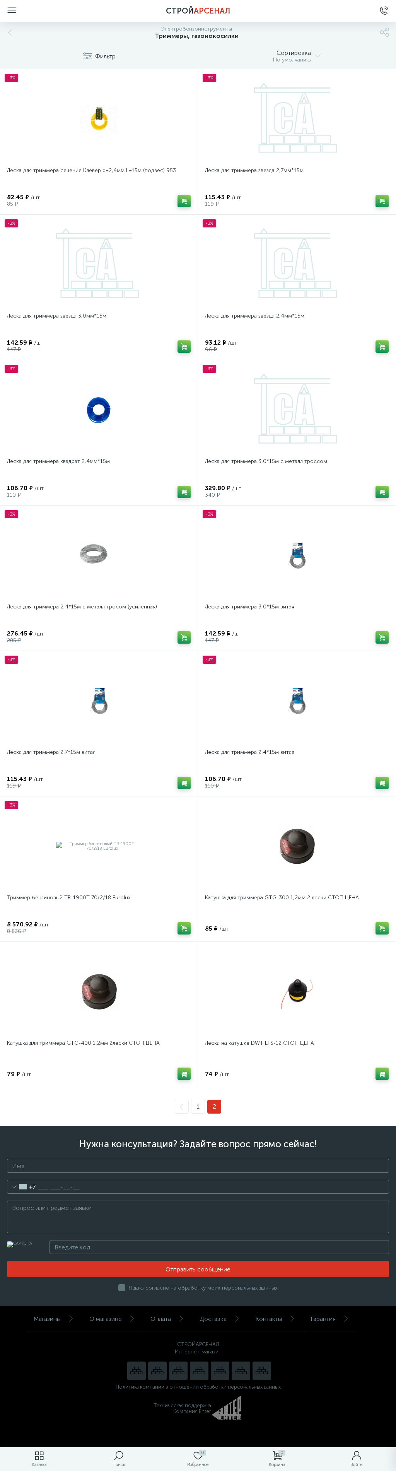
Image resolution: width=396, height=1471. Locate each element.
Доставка (213, 1318)
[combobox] (21, 1186)
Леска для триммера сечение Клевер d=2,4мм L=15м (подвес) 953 (91, 170)
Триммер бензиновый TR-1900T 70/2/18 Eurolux (69, 897)
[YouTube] (157, 1371)
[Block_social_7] (136, 1371)
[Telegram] (199, 1371)
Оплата (160, 1318)
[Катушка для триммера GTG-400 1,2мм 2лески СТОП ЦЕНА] (99, 992)
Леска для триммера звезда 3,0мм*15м (56, 316)
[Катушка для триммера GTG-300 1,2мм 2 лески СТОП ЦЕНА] (297, 846)
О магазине (105, 1318)
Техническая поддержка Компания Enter (182, 1408)
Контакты (268, 1318)
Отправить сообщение (198, 1269)
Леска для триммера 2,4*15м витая (249, 752)
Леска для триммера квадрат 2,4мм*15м (58, 461)
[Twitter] (220, 1371)
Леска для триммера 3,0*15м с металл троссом (266, 461)
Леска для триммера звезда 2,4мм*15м (254, 316)
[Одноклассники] (262, 1371)
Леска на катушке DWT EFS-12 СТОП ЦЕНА (259, 1043)
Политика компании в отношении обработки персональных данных (198, 1387)
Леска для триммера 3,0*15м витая (249, 606)
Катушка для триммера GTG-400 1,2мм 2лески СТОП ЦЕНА (83, 1043)
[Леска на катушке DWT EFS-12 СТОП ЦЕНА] (297, 992)
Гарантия (323, 1318)
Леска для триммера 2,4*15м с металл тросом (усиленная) (82, 606)
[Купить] (184, 201)
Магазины (47, 1318)
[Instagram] (178, 1371)
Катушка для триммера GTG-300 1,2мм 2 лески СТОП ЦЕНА (282, 897)
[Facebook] (241, 1371)
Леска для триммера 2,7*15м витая (51, 752)
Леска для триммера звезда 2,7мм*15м (254, 170)
